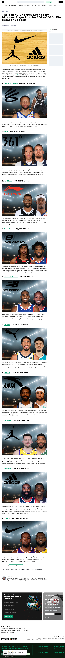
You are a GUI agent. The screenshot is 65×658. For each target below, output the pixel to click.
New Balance (44, 5)
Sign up (60, 2)
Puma (7, 325)
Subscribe (58, 613)
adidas (50, 5)
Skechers (9, 229)
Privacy (49, 638)
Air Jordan (34, 5)
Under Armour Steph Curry (39, 569)
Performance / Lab (12, 5)
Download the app (8, 616)
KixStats (17, 75)
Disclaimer (62, 638)
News (6, 5)
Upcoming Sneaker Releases (24, 5)
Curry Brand (11, 83)
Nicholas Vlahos (5, 24)
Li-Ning (8, 181)
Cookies (57, 638)
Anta (19, 569)
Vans (59, 5)
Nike (39, 5)
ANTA (7, 373)
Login (56, 2)
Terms (53, 638)
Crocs (55, 5)
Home (3, 11)
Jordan (7, 421)
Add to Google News (55, 29)
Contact (45, 638)
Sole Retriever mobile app (16, 564)
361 (6, 131)
